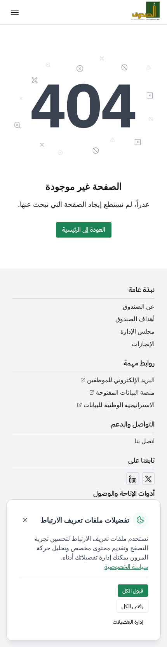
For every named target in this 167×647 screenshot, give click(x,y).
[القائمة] (14, 12)
